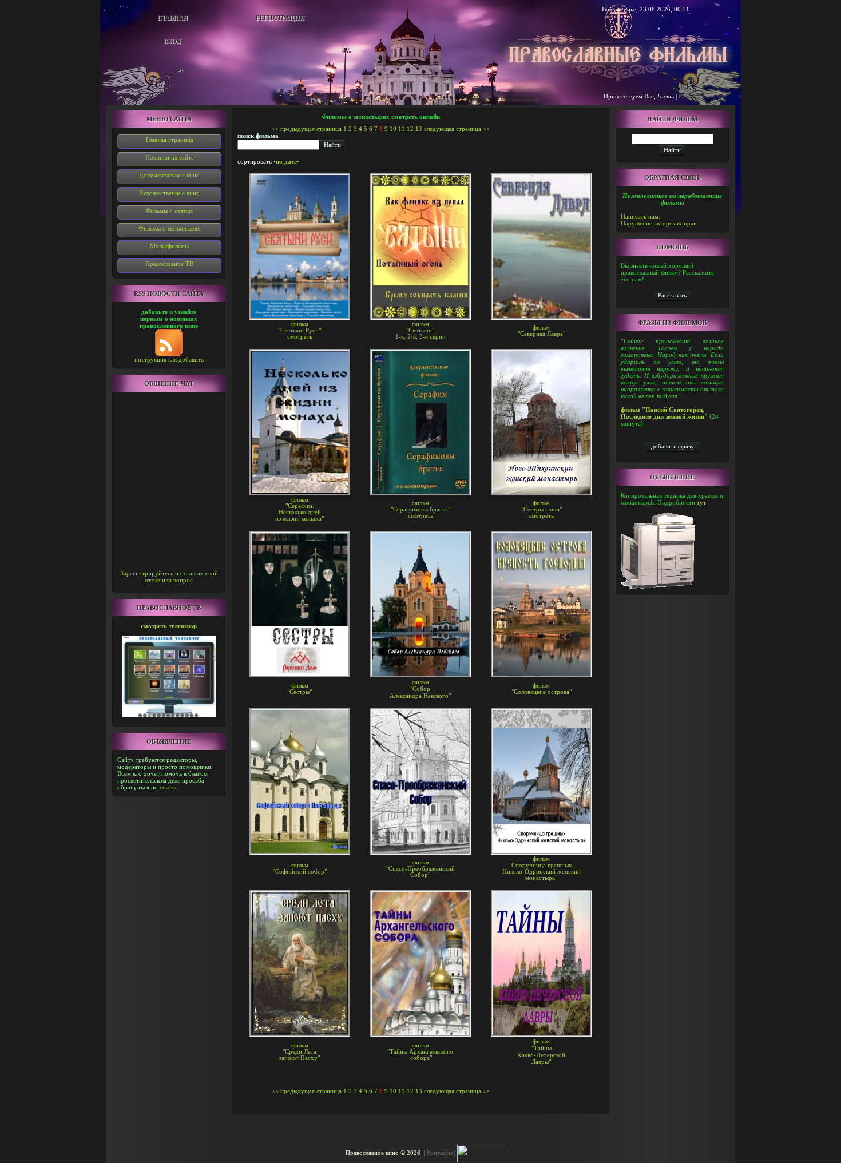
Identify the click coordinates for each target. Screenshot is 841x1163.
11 (401, 128)
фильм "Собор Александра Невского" (420, 688)
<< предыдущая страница (307, 128)
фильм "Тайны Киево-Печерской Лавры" (541, 1051)
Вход (172, 41)
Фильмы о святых (169, 210)
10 (393, 128)
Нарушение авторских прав (658, 223)
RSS (684, 96)
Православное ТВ (169, 263)
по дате (286, 161)
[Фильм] (672, 295)
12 (410, 128)
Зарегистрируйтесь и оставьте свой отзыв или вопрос (169, 577)
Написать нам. (640, 216)
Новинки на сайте (169, 157)
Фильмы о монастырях (169, 228)
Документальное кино (169, 175)
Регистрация (280, 17)
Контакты (440, 1152)
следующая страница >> (457, 128)
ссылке (169, 787)
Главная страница (169, 139)
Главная (172, 17)
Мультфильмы (169, 246)
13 (418, 128)
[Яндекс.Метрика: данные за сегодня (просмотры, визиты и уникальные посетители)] (482, 1153)
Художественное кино (169, 192)
